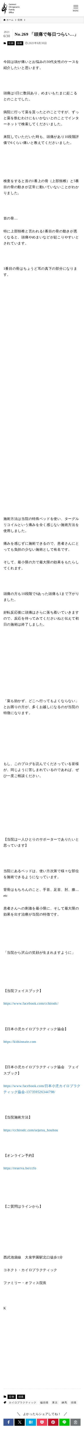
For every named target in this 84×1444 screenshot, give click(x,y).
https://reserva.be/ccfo (19, 1168)
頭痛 (19, 43)
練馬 (64, 1402)
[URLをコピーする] (75, 1422)
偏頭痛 (44, 1402)
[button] (8, 1422)
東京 (55, 1402)
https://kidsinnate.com (19, 1041)
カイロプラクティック (22, 1402)
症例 (10, 43)
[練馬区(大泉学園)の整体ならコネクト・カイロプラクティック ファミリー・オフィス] (11, 8)
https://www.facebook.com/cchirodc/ (31, 1003)
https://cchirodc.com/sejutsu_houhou (30, 1130)
